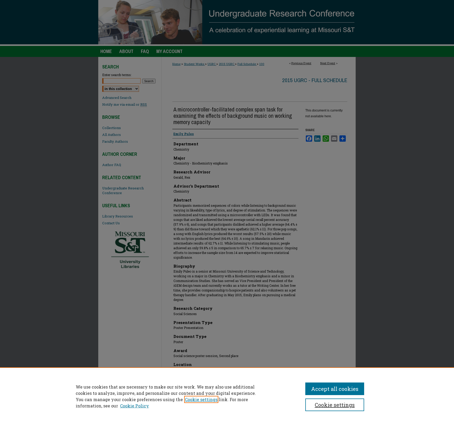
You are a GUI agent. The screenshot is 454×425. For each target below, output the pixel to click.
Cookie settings (201, 399)
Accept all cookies (334, 388)
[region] (227, 396)
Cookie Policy (134, 405)
